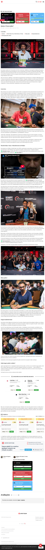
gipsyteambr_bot (6, 537)
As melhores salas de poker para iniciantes (23, 376)
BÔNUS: (7, 18)
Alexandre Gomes (6, 151)
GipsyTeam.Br (8, 517)
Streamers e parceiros (39, 517)
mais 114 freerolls (39, 416)
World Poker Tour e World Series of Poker (15, 33)
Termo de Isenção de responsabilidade (8, 529)
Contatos (2, 527)
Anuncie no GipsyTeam (39, 518)
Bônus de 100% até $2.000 (23, 395)
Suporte (22, 523)
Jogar (11, 431)
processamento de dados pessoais (28, 546)
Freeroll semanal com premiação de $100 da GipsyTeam (15, 382)
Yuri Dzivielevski (6, 241)
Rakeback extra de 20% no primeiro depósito (32, 383)
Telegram (29, 449)
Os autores (3, 534)
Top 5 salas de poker (7, 11)
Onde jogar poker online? (6, 35)
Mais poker (27, 33)
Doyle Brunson (30, 180)
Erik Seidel (18, 152)
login (19, 500)
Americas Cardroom (20, 472)
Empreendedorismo (36, 33)
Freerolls (5, 414)
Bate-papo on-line (38, 449)
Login (40, 1)
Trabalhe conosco (38, 520)
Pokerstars (22, 314)
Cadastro (11, 21)
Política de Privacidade (5, 532)
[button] (44, 426)
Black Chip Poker (19, 482)
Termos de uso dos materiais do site (7, 541)
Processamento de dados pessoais (7, 530)
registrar (23, 500)
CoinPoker (18, 462)
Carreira (3, 33)
